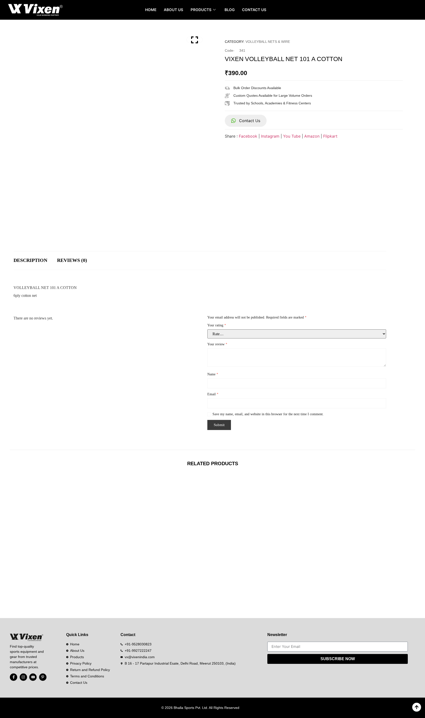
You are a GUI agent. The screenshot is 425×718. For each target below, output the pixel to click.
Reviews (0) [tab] (72, 260)
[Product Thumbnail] (194, 40)
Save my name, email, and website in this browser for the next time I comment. (268, 414)
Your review (217, 344)
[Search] (412, 10)
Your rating (216, 325)
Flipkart (330, 136)
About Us (173, 9)
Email (212, 394)
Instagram (270, 136)
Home (150, 9)
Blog (230, 9)
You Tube (292, 136)
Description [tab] (30, 260)
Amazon (311, 136)
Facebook (248, 136)
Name (212, 374)
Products (201, 9)
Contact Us (254, 9)
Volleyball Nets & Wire (267, 42)
